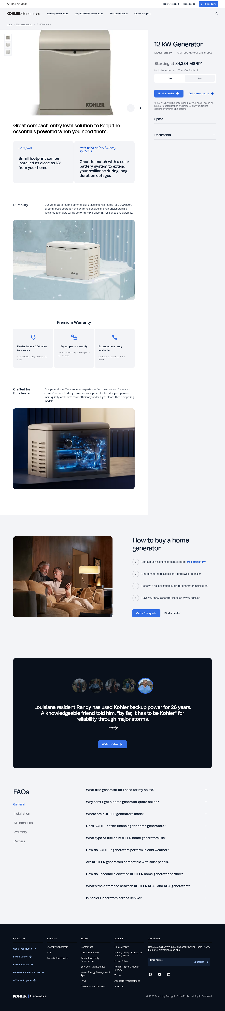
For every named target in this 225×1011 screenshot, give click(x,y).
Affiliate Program (22, 980)
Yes (170, 78)
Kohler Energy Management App (95, 974)
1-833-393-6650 (90, 952)
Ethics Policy (121, 961)
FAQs (83, 981)
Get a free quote (208, 4)
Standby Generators (57, 947)
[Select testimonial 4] (129, 686)
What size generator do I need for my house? (120, 790)
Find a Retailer (21, 964)
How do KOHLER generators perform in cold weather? (127, 850)
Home (9, 24)
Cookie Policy (121, 947)
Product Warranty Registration (90, 959)
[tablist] (23, 824)
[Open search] (216, 13)
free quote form (196, 561)
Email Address (156, 960)
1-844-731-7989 (18, 4)
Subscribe (199, 962)
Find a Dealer (20, 956)
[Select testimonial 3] (112, 686)
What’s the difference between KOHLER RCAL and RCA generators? (138, 886)
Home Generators (24, 24)
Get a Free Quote (22, 948)
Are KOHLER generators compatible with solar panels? (127, 862)
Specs (158, 119)
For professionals (171, 4)
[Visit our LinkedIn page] (169, 974)
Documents (162, 135)
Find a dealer (189, 4)
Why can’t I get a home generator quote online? (122, 802)
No (199, 78)
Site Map (119, 986)
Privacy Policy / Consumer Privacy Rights (128, 954)
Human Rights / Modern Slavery (127, 968)
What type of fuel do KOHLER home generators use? (126, 838)
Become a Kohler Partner (26, 972)
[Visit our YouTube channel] (159, 974)
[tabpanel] (149, 846)
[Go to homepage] (23, 13)
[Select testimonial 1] (79, 686)
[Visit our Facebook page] (150, 974)
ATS (49, 952)
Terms (117, 975)
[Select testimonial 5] (145, 686)
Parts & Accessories (57, 958)
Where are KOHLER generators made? (115, 814)
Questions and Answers (93, 986)
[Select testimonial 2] (96, 686)
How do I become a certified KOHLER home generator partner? (134, 874)
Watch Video (110, 744)
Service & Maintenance (93, 966)
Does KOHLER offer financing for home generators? (126, 826)
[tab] (19, 805)
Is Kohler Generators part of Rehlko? (114, 898)
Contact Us (87, 947)
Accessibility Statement (127, 981)
